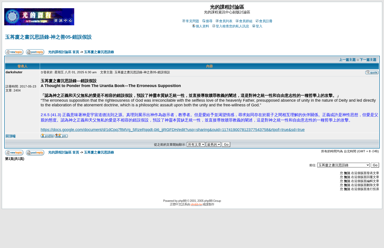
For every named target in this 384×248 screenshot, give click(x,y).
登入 (259, 26)
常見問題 (192, 21)
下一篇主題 (368, 60)
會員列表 (225, 21)
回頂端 (11, 136)
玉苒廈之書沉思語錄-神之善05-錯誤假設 (48, 37)
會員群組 (245, 21)
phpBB (182, 200)
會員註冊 (265, 21)
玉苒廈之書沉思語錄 (99, 52)
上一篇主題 (347, 60)
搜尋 (209, 21)
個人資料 (202, 26)
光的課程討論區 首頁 (63, 52)
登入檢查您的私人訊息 (232, 26)
